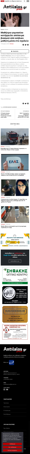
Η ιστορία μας (7, 410)
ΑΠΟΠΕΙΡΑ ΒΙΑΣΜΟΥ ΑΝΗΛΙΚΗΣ (10, 107)
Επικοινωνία (7, 406)
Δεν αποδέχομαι (12, 447)
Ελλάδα (6, 29)
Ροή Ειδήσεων (7, 414)
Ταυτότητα (6, 403)
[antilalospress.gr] (15, 7)
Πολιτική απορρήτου (12, 450)
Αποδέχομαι (12, 443)
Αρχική (2, 29)
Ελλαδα (12, 43)
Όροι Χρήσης (7, 428)
